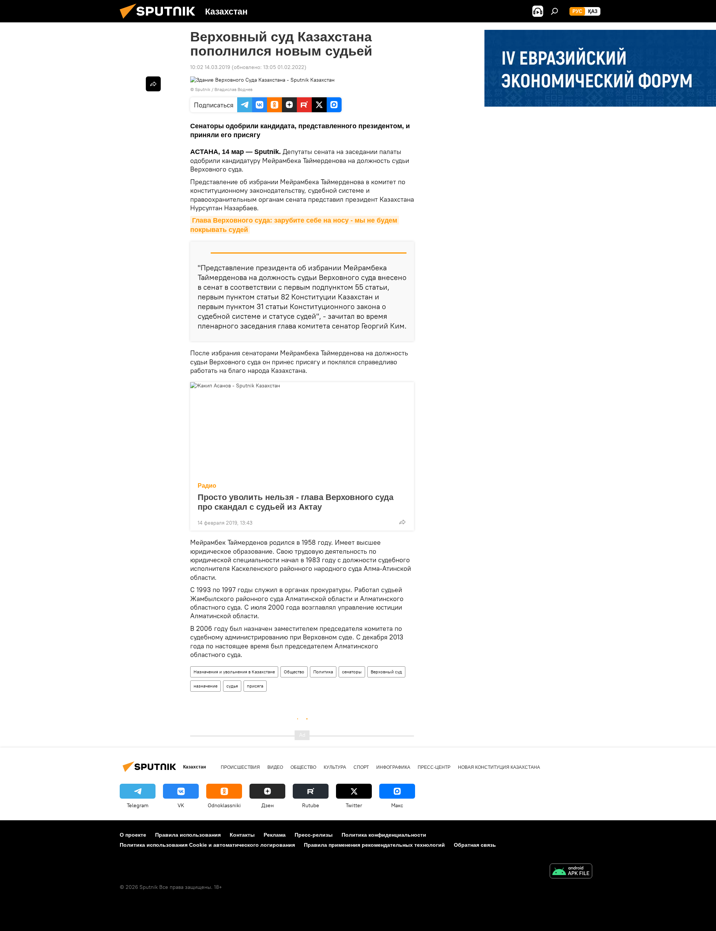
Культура (335, 767)
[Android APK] (571, 872)
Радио (207, 485)
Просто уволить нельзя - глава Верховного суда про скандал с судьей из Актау (295, 502)
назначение (205, 686)
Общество (294, 671)
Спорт (361, 767)
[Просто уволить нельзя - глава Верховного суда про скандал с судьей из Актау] (302, 430)
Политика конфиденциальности (384, 835)
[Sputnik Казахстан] (160, 20)
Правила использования (188, 835)
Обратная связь (475, 845)
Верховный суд (386, 671)
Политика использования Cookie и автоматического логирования (207, 845)
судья (232, 686)
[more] (402, 522)
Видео (275, 767)
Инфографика (393, 767)
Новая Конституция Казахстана (499, 767)
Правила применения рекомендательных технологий (374, 845)
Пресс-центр (434, 767)
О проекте (133, 835)
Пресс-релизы (314, 835)
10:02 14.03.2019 (210, 67)
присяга (255, 686)
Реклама (275, 835)
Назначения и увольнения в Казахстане (234, 671)
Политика (323, 671)
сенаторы (352, 671)
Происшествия (240, 767)
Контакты (242, 835)
